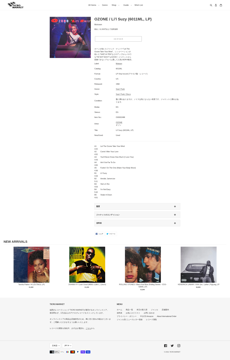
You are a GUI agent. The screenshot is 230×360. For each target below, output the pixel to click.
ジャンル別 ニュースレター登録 (129, 319)
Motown (119, 64)
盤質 (98, 206)
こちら (88, 328)
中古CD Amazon (146, 316)
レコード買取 (151, 319)
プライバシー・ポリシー (127, 316)
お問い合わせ (149, 313)
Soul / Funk (120, 89)
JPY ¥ (66, 346)
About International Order (166, 316)
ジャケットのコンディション (108, 215)
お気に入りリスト (133, 313)
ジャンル (154, 310)
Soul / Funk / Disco (123, 94)
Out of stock (31, 267)
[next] (224, 269)
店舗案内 (165, 310)
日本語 (54, 346)
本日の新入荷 (142, 310)
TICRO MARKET (175, 352)
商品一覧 (129, 310)
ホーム (119, 310)
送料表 (99, 223)
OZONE (119, 122)
